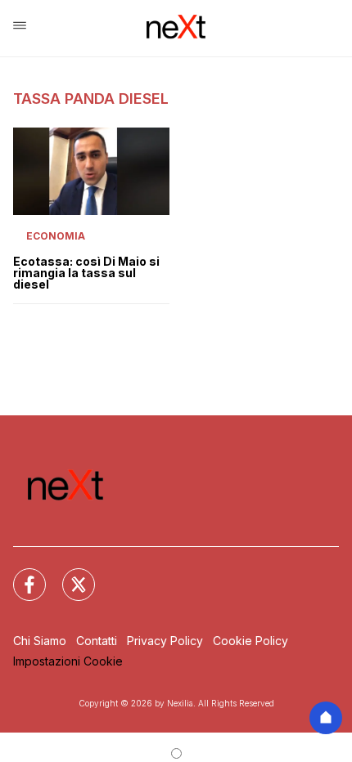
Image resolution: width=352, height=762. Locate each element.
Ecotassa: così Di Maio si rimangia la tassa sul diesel (86, 273)
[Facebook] (19, 574)
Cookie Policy (250, 641)
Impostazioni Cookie (68, 661)
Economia (55, 236)
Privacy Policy (165, 641)
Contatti (96, 641)
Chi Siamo (39, 641)
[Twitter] (68, 574)
